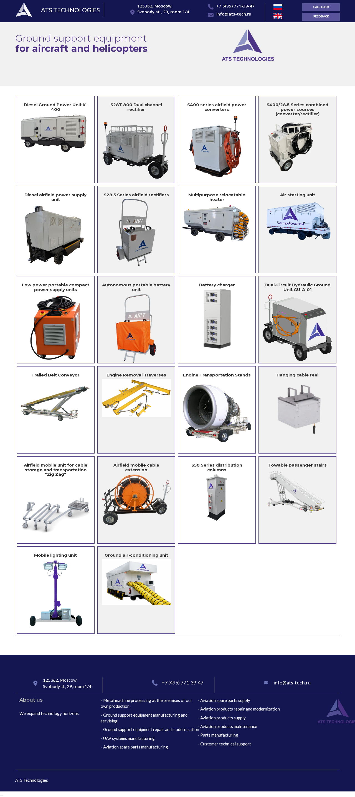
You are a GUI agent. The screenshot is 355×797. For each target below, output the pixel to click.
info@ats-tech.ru (233, 14)
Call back (321, 7)
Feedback (321, 16)
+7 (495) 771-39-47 (235, 6)
